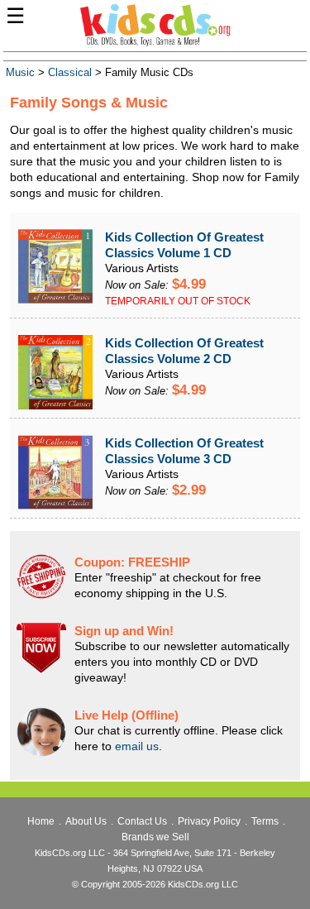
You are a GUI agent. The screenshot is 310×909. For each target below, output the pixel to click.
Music (20, 73)
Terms (265, 821)
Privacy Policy (209, 821)
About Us (86, 821)
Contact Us (142, 821)
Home (41, 821)
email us (137, 746)
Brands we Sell (155, 837)
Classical (70, 73)
